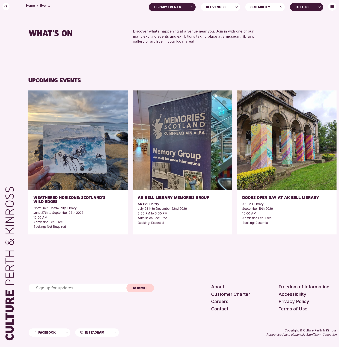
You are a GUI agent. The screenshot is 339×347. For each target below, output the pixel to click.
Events (45, 5)
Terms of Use (293, 308)
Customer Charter (230, 294)
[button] (192, 7)
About (217, 286)
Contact (219, 308)
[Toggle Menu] (332, 6)
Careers (219, 301)
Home (30, 5)
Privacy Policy (294, 301)
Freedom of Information (304, 286)
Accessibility (292, 294)
